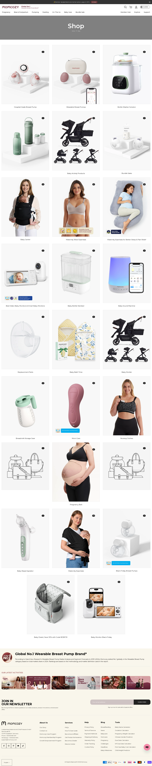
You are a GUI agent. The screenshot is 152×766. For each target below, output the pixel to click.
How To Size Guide (71, 731)
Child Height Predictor (122, 750)
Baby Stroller (127, 372)
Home (73, 31)
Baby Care (68, 12)
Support (147, 12)
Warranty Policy (90, 740)
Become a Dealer (71, 740)
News (103, 730)
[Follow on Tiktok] (23, 745)
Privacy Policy (89, 727)
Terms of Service (90, 730)
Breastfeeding (106, 727)
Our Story (43, 727)
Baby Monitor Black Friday (101, 637)
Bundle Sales (127, 173)
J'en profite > (89, 2)
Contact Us (43, 731)
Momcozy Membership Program (50, 737)
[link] (130, 7)
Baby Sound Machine (126, 306)
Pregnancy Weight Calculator (125, 734)
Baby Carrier (25, 240)
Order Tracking (90, 744)
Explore (137, 12)
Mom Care (76, 438)
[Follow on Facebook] (4, 745)
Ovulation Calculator (122, 730)
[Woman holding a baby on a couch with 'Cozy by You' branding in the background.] (63, 682)
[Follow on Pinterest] (13, 745)
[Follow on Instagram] (8, 745)
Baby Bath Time (76, 372)
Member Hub (126, 12)
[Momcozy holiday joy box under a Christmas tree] (114, 682)
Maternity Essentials (76, 571)
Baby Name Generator (122, 727)
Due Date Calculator (122, 740)
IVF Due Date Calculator (123, 744)
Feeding (45, 12)
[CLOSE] (2, 2)
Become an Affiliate (71, 734)
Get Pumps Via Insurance (73, 737)
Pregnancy (6, 12)
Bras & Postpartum (21, 12)
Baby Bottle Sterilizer (76, 306)
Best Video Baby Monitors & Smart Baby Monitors (25, 306)
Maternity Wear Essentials (76, 240)
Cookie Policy (89, 747)
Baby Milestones (106, 750)
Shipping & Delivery (91, 737)
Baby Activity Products (76, 173)
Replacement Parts (25, 372)
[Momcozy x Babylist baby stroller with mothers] (138, 682)
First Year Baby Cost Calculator (125, 747)
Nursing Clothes (126, 438)
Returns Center (70, 744)
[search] (125, 7)
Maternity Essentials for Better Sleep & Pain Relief (126, 240)
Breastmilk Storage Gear (25, 438)
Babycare (104, 734)
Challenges (104, 744)
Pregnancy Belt (76, 505)
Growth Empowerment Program (50, 740)
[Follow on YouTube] (18, 745)
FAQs (67, 727)
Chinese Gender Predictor (124, 737)
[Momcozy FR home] (20, 7)
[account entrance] (136, 7)
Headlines (104, 747)
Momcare (104, 737)
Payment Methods (91, 734)
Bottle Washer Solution (127, 107)
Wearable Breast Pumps (76, 107)
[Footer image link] (14, 682)
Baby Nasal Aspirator (25, 571)
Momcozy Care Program (48, 734)
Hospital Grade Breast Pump (25, 107)
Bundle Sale (80, 12)
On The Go (56, 12)
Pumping (35, 12)
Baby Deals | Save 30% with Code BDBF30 (50, 637)
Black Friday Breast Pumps (126, 571)
